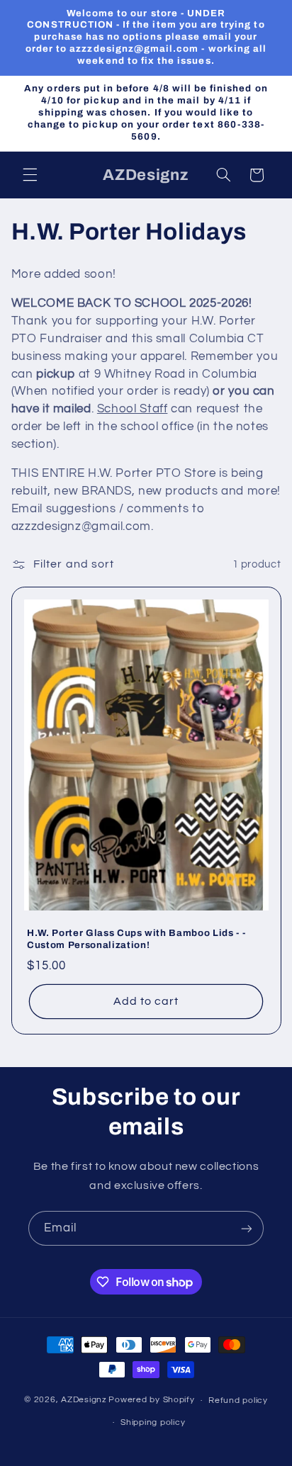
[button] (29, 175)
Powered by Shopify (151, 1400)
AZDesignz (84, 1400)
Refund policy (238, 1400)
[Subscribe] (246, 1228)
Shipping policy (152, 1422)
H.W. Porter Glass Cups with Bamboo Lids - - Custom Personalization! (136, 938)
